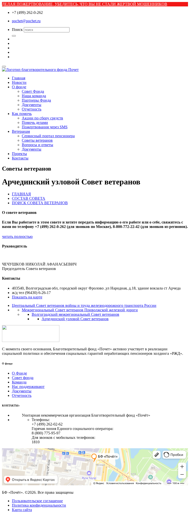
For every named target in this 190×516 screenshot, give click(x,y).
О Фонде (19, 373)
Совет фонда (22, 378)
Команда (19, 382)
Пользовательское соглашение (37, 501)
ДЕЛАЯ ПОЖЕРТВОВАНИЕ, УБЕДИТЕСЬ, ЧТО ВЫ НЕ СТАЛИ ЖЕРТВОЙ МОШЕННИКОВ (84, 4)
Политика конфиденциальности (39, 505)
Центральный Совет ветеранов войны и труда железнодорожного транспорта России (84, 305)
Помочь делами (35, 122)
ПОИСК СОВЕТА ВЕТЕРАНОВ (40, 203)
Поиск (17, 29)
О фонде (19, 87)
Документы (31, 105)
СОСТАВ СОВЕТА (28, 198)
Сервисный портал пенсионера (48, 136)
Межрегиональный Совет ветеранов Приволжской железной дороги (80, 310)
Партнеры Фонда (36, 100)
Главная (18, 78)
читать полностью (17, 236)
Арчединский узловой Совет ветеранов (75, 319)
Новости (19, 82)
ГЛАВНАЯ (21, 194)
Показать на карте (27, 297)
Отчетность (31, 109)
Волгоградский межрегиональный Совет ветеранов (75, 314)
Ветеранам (21, 131)
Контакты (20, 158)
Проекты (19, 154)
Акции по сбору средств (42, 118)
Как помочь (22, 114)
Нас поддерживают (28, 386)
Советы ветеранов (37, 140)
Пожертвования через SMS (45, 127)
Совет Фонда (33, 91)
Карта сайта (22, 510)
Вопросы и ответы (37, 145)
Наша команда (34, 96)
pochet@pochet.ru (26, 21)
